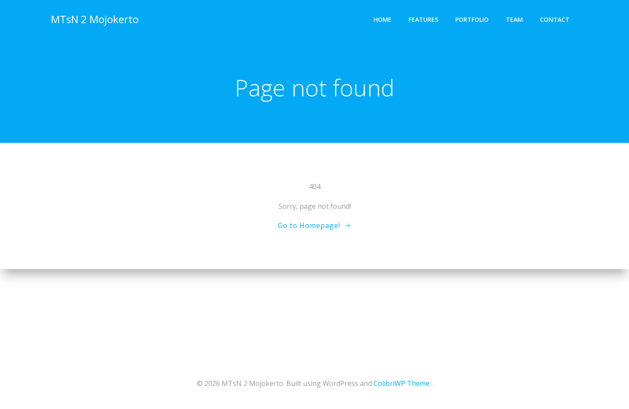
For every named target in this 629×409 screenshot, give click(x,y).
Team (514, 19)
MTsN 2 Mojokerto (95, 19)
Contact (555, 19)
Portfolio (472, 19)
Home (383, 19)
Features (423, 19)
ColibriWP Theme (402, 383)
